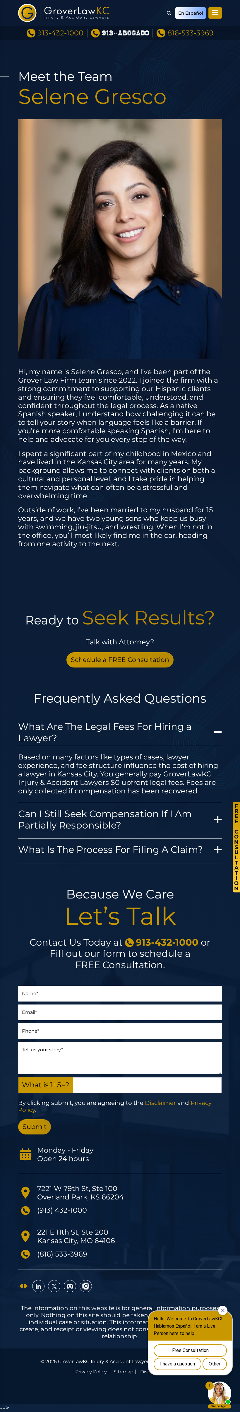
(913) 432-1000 (62, 1210)
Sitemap (123, 1372)
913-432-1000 (60, 33)
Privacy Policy (91, 1372)
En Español (190, 13)
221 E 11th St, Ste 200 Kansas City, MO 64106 (76, 1236)
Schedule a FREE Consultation (120, 660)
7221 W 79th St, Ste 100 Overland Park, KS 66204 (80, 1192)
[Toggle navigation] (215, 13)
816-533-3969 (190, 33)
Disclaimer (160, 1102)
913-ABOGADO (125, 33)
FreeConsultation (236, 847)
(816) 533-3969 (62, 1254)
